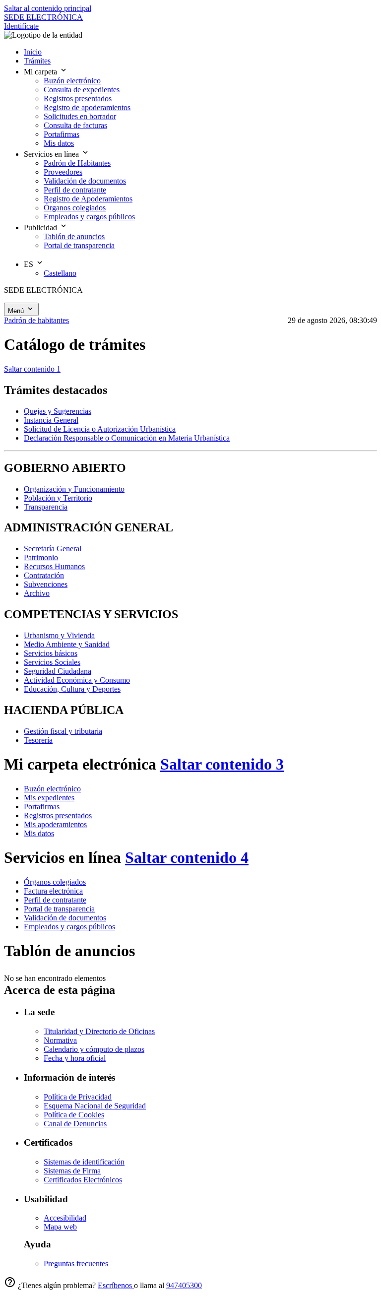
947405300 (184, 1285)
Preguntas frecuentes (76, 1263)
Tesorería (38, 740)
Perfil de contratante (55, 900)
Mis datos (39, 833)
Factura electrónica (53, 891)
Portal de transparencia (59, 909)
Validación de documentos (65, 917)
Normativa (60, 1040)
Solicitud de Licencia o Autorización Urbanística (100, 429)
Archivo (37, 593)
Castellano (60, 273)
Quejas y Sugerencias (57, 411)
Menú (17, 311)
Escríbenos (116, 1285)
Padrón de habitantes (36, 320)
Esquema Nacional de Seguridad (95, 1106)
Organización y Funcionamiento (74, 489)
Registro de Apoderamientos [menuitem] (88, 199)
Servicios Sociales (52, 662)
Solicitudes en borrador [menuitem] (80, 116)
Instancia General (51, 420)
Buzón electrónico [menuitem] (72, 80)
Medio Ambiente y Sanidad (67, 644)
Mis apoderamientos (55, 824)
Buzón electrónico (52, 788)
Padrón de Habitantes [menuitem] (77, 163)
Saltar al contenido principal (47, 8)
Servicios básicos (50, 653)
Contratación (44, 575)
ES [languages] (29, 264)
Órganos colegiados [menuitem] (75, 207)
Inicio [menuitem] (33, 52)
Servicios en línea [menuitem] (52, 154)
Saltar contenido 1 (32, 369)
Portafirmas (42, 806)
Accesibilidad (65, 1218)
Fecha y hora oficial (75, 1058)
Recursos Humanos (54, 566)
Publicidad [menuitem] (41, 227)
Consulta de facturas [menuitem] (75, 125)
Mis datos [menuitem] (59, 143)
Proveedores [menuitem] (63, 172)
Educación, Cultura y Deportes (72, 689)
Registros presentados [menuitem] (78, 98)
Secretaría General (52, 548)
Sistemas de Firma (72, 1171)
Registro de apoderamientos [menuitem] (87, 107)
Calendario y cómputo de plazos (94, 1049)
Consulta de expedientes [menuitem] (82, 89)
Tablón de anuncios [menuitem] (74, 236)
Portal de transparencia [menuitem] (79, 245)
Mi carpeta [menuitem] (41, 71)
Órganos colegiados (55, 882)
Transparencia (45, 507)
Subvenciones (45, 584)
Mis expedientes (49, 797)
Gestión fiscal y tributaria (63, 731)
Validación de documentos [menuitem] (85, 181)
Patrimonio (41, 557)
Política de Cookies (74, 1114)
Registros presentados (58, 815)
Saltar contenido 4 (187, 857)
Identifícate (21, 26)
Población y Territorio (58, 498)
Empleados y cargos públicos (69, 926)
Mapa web (60, 1227)
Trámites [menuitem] (37, 61)
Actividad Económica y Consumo (77, 680)
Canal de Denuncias (75, 1123)
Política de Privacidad (78, 1097)
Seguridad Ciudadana (57, 671)
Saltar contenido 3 (222, 764)
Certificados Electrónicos (83, 1179)
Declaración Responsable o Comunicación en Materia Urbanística (127, 438)
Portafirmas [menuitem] (61, 134)
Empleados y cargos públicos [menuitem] (89, 216)
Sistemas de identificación (84, 1162)
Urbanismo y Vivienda (59, 635)
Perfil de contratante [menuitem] (75, 190)
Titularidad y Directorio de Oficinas (99, 1031)
